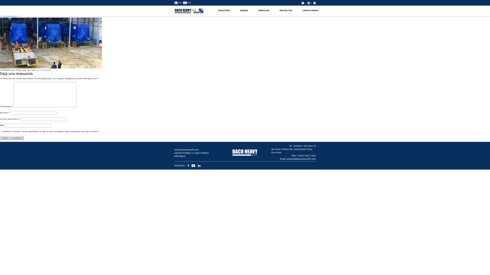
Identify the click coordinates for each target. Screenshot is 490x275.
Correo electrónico (10, 119)
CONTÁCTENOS (310, 10)
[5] (51, 43)
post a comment (43, 70)
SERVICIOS (263, 10)
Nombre (4, 112)
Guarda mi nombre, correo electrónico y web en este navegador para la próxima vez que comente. (50, 131)
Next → (15, 16)
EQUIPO (244, 10)
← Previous (5, 16)
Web (2, 125)
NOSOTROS (224, 10)
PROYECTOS (286, 10)
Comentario (6, 106)
